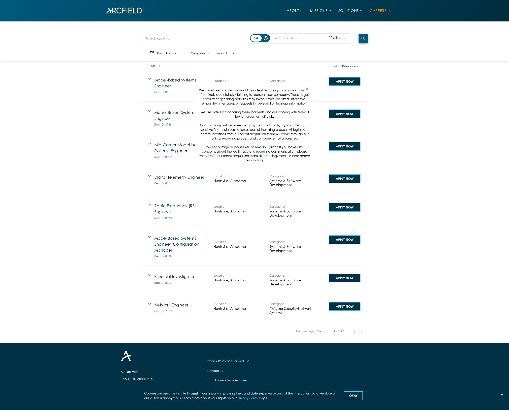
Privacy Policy (247, 398)
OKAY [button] (353, 396)
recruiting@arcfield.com (281, 156)
